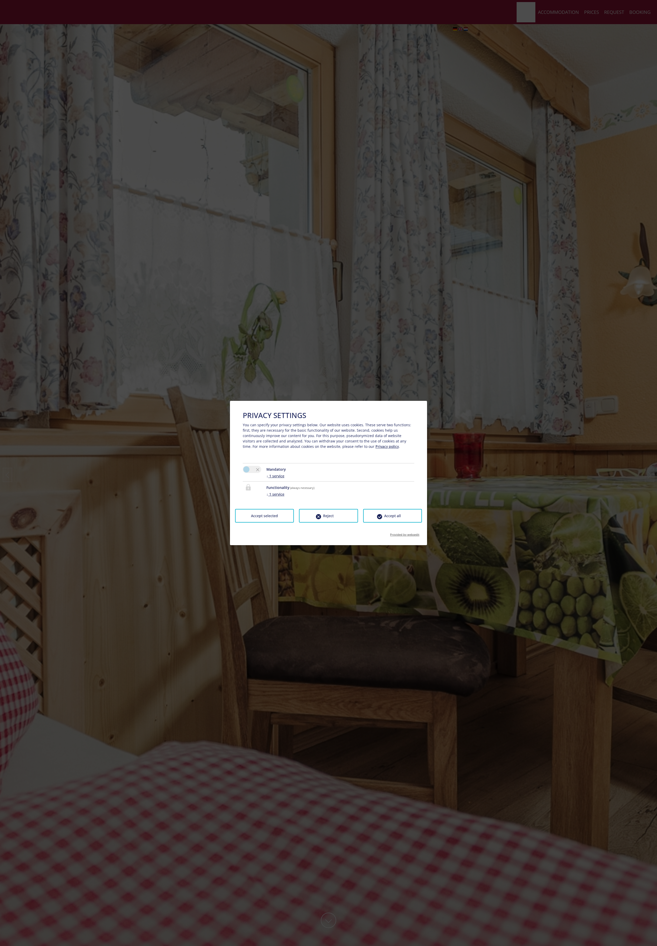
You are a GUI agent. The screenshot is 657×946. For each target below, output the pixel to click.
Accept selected (264, 515)
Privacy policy (387, 446)
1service (275, 476)
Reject (328, 515)
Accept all (392, 515)
